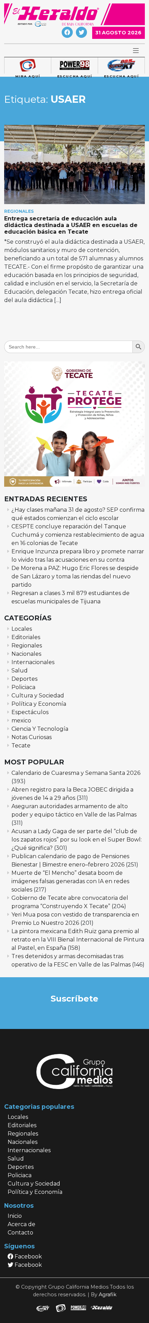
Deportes (24, 679)
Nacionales (26, 654)
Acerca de (21, 1224)
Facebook (27, 1256)
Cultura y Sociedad (37, 695)
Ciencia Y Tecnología (39, 729)
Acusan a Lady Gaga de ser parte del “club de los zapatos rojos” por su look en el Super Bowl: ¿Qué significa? (76, 839)
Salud (19, 670)
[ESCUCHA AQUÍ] (74, 65)
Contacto (20, 1232)
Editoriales (25, 637)
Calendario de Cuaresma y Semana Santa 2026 (75, 773)
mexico (21, 720)
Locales (21, 629)
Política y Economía (38, 704)
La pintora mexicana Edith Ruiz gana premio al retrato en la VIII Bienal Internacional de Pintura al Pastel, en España (77, 939)
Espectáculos (30, 712)
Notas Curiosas (31, 737)
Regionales (19, 211)
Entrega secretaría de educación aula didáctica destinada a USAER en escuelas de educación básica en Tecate (71, 225)
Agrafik (107, 1294)
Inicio (15, 1216)
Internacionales (32, 662)
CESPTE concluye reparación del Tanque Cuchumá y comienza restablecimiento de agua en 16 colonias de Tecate (77, 534)
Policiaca (23, 687)
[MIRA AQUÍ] (27, 65)
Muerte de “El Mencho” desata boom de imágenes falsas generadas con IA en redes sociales (70, 881)
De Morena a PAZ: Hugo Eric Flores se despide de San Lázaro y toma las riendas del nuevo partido (75, 576)
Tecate (20, 745)
